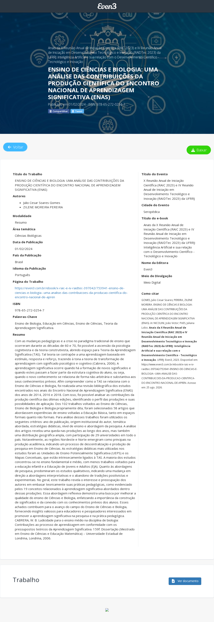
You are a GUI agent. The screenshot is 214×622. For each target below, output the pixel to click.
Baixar (201, 149)
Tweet (78, 111)
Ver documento (188, 581)
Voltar (17, 147)
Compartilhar (60, 111)
